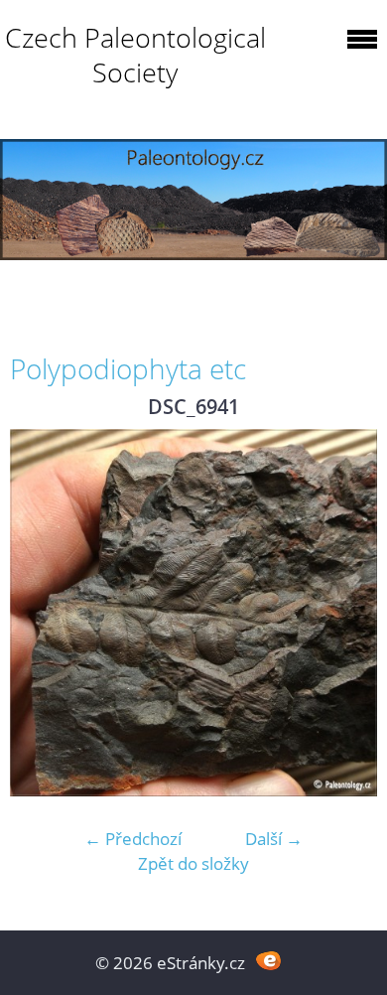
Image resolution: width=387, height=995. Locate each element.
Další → (274, 838)
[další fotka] (344, 612)
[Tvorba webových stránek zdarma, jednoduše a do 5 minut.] (268, 960)
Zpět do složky (193, 863)
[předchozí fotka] (42, 612)
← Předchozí (133, 838)
